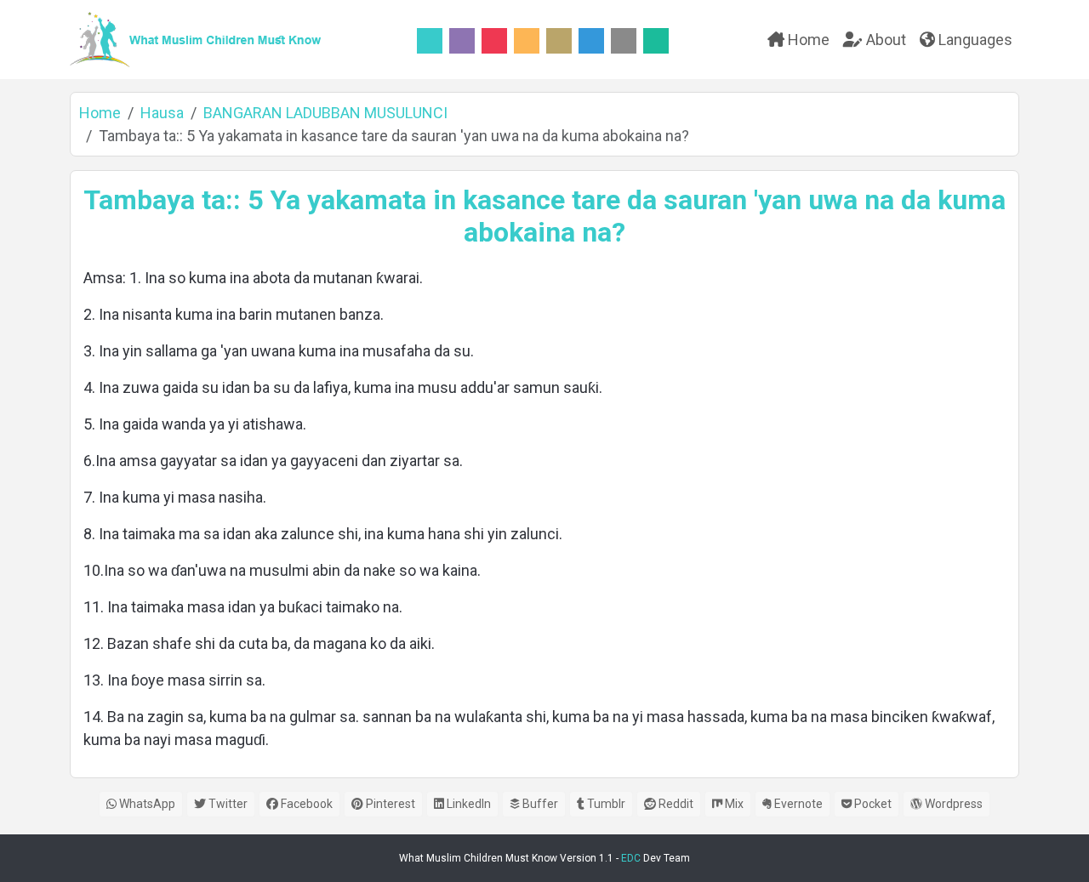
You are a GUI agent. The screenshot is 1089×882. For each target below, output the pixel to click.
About (884, 39)
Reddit (674, 804)
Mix (733, 804)
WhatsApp (146, 804)
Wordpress (952, 804)
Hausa (162, 113)
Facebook (305, 804)
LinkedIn (467, 804)
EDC (631, 858)
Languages (973, 39)
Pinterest (389, 804)
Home (807, 39)
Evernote (797, 804)
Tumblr (604, 804)
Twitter (227, 804)
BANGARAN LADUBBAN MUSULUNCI (325, 113)
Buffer (539, 804)
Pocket (872, 804)
